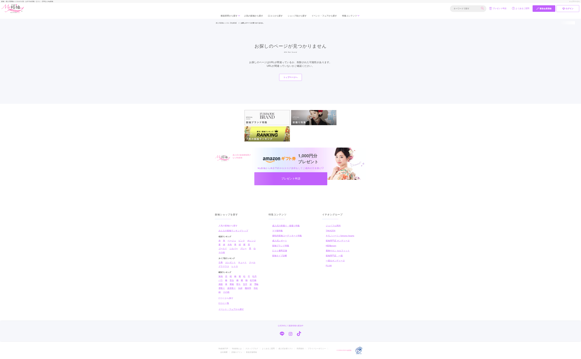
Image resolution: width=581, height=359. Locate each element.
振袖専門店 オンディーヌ (338, 240)
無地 (220, 276)
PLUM (329, 265)
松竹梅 (253, 280)
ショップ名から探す (297, 16)
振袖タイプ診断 (279, 255)
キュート (242, 262)
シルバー (233, 248)
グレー (243, 248)
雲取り (221, 288)
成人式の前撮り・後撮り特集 (286, 225)
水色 (230, 244)
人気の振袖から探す (253, 16)
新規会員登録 (545, 8)
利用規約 (300, 348)
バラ (220, 280)
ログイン (569, 8)
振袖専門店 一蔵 (334, 255)
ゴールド (222, 248)
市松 (256, 288)
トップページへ (574, 1)
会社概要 (224, 352)
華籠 (232, 284)
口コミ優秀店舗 (279, 250)
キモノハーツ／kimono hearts (340, 235)
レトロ (234, 266)
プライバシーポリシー (317, 348)
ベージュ (232, 240)
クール (252, 262)
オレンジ (251, 240)
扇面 (220, 284)
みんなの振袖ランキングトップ (233, 230)
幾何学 (248, 288)
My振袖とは (237, 348)
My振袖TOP (223, 348)
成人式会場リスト (285, 348)
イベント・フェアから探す (324, 16)
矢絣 (240, 288)
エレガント (230, 262)
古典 (220, 262)
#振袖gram (331, 245)
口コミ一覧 (223, 303)
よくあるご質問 (522, 8)
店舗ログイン (236, 352)
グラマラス (223, 266)
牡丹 (254, 276)
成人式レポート (279, 240)
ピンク (241, 240)
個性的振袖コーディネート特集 (287, 235)
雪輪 (256, 284)
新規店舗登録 (251, 352)
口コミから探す (275, 16)
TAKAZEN (330, 230)
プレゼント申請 (499, 8)
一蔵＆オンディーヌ (335, 260)
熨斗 (238, 284)
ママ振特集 (277, 230)
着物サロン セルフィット (338, 250)
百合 (232, 280)
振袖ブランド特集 (280, 245)
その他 (221, 252)
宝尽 (245, 284)
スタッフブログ (251, 348)
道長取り (231, 288)
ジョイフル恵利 (333, 225)
